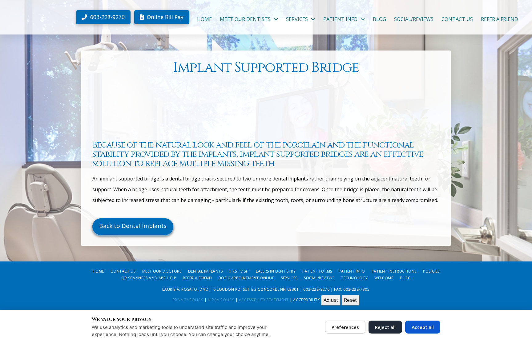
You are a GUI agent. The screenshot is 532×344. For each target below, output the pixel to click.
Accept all (423, 327)
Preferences (345, 327)
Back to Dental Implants (133, 226)
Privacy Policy (188, 299)
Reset (350, 300)
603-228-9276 (316, 289)
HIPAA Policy (221, 299)
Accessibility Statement (264, 299)
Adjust (331, 300)
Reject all (385, 327)
